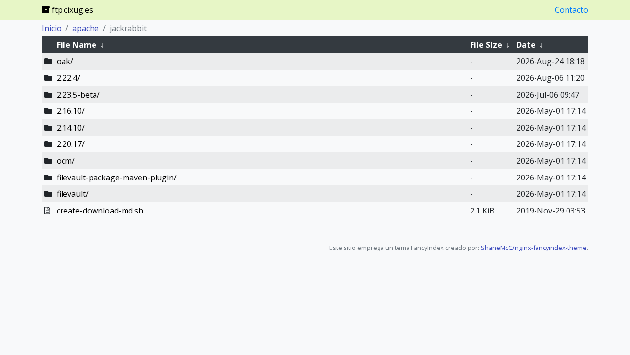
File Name (76, 44)
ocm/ (66, 160)
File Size (486, 44)
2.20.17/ (71, 144)
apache (85, 28)
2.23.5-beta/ (78, 94)
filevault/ (73, 193)
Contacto (571, 9)
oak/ (65, 61)
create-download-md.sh (100, 210)
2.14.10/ (71, 127)
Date (526, 44)
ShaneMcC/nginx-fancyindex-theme (534, 247)
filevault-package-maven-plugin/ (117, 177)
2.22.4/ (68, 77)
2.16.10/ (71, 111)
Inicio (52, 28)
